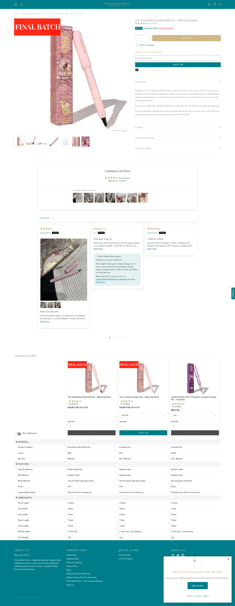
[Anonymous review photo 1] (63, 269)
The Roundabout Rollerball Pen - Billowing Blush (89, 397)
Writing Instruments (30, 13)
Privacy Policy (72, 566)
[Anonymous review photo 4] (57, 305)
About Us (70, 585)
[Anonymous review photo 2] (43, 305)
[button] (141, 23)
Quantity (71, 421)
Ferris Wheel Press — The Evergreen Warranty (85, 581)
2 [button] (114, 338)
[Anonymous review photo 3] (50, 305)
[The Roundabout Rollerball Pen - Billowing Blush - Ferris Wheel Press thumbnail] (42, 141)
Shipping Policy (73, 559)
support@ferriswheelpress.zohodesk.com (113, 279)
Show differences (29, 433)
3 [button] (118, 338)
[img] (46, 229)
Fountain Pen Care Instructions (78, 573)
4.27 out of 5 (124, 178)
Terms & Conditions (74, 562)
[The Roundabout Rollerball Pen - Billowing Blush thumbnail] (19, 141)
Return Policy (72, 555)
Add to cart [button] (143, 433)
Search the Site (124, 555)
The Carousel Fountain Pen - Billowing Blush (139, 397)
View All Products (126, 559)
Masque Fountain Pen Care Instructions (82, 577)
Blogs (69, 570)
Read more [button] (45, 321)
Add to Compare (147, 45)
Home (16, 13)
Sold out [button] (91, 433)
